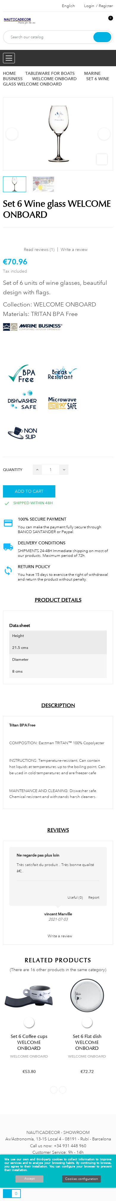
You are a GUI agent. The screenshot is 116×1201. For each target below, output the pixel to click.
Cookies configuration (81, 1179)
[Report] (94, 891)
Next (104, 134)
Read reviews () (39, 249)
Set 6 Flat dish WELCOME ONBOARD (87, 1042)
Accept (29, 1179)
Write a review (74, 249)
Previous (12, 134)
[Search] (102, 37)
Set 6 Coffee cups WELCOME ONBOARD (29, 1042)
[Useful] (75, 891)
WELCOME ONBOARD (29, 1056)
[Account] (98, 21)
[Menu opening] (9, 58)
